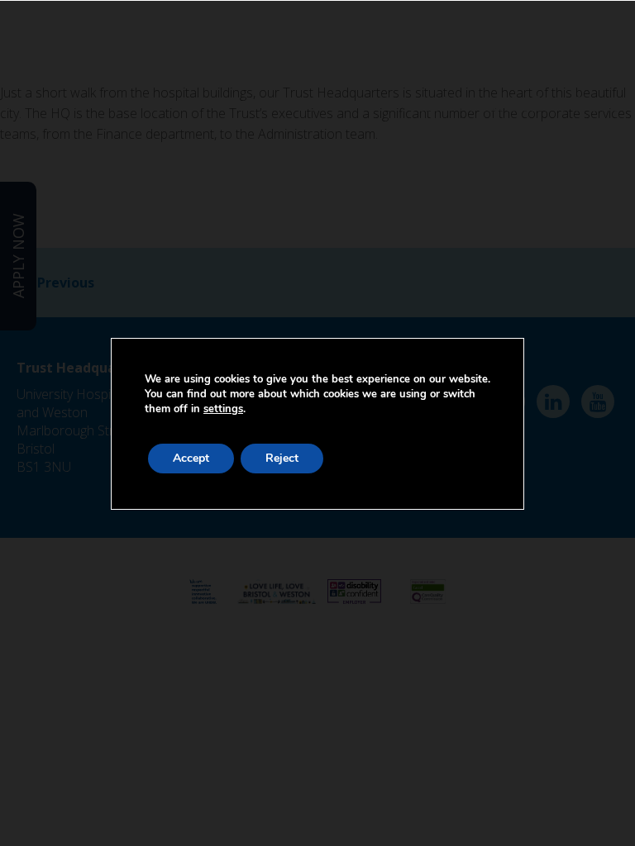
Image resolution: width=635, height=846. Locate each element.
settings (223, 409)
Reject (281, 458)
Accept (191, 458)
